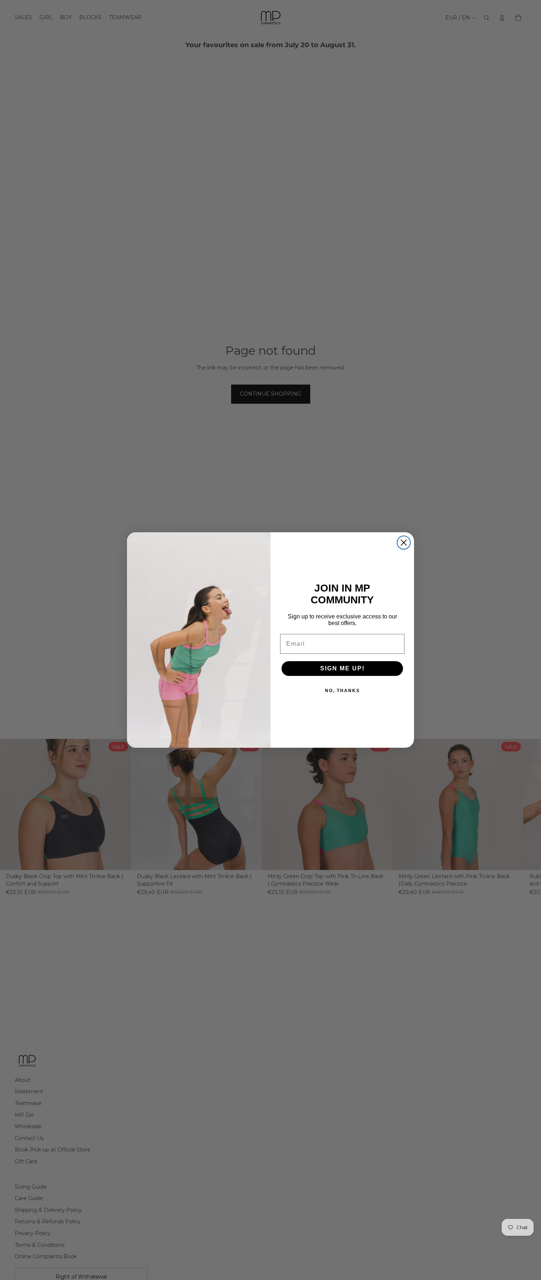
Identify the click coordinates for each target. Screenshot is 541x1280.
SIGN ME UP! (342, 668)
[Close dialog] (403, 542)
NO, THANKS (342, 690)
